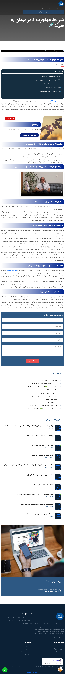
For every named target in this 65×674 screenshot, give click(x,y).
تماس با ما (3, 667)
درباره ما (13, 8)
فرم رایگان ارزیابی (43, 12)
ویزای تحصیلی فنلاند (57, 649)
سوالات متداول (11, 667)
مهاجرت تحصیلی (54, 8)
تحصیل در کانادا (26, 649)
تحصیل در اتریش (58, 652)
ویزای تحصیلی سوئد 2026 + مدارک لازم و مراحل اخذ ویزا (43, 406)
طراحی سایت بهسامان (32, 672)
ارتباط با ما (19, 8)
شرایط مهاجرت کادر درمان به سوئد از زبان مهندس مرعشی (46, 80)
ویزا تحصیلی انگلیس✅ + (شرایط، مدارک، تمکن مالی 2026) (42, 387)
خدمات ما (27, 8)
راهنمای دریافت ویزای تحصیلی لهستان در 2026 (39, 436)
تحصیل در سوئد (26, 646)
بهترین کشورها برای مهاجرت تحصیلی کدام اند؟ (19, 620)
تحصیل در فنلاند (26, 655)
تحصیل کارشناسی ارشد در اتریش (49, 393)
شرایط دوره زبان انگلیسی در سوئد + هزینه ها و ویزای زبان (43, 396)
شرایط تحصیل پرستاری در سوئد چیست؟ (41, 485)
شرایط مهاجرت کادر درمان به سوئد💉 (48, 380)
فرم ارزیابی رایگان (26, 623)
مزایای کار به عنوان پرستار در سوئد (52, 84)
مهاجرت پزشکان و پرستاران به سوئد (51, 88)
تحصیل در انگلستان (25, 652)
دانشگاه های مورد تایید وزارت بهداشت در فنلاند (39, 514)
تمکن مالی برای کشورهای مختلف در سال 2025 (19, 618)
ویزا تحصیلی (45, 8)
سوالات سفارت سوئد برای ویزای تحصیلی (41, 445)
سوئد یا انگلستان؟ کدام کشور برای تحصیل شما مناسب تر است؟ (35, 494)
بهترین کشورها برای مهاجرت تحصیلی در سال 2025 (44, 384)
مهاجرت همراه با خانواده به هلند (49, 390)
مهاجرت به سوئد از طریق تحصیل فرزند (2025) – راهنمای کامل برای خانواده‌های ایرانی (28, 465)
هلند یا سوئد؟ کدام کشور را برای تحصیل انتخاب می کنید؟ (37, 504)
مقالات (38, 8)
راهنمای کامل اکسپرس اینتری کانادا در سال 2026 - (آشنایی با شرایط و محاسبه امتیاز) (29, 426)
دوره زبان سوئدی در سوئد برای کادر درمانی (50, 91)
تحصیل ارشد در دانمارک (51, 399)
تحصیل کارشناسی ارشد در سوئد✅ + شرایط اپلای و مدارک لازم (42, 409)
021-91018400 (53, 583)
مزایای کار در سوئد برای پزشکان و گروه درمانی (49, 76)
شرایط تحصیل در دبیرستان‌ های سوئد (42, 455)
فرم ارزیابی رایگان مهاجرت (29, 135)
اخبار (33, 8)
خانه (62, 8)
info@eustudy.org (50, 592)
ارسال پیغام (32, 361)
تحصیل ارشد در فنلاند (51, 402)
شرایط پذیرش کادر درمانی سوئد (52, 95)
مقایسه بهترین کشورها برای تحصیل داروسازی (40, 475)
